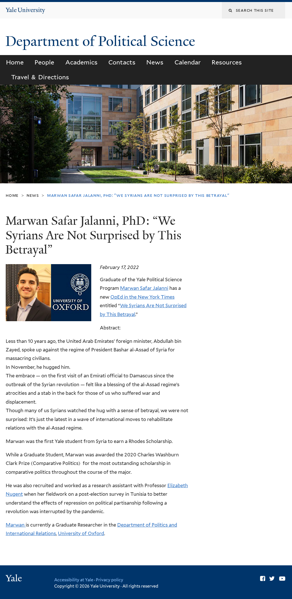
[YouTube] (282, 579)
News (154, 62)
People (44, 62)
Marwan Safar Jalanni (144, 288)
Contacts (121, 62)
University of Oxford (81, 533)
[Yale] (14, 579)
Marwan (16, 525)
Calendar (188, 62)
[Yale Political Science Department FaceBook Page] (262, 579)
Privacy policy (109, 579)
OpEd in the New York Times (142, 297)
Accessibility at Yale (73, 579)
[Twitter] (272, 579)
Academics (81, 62)
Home (15, 62)
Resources (227, 62)
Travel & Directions (40, 77)
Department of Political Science (101, 41)
